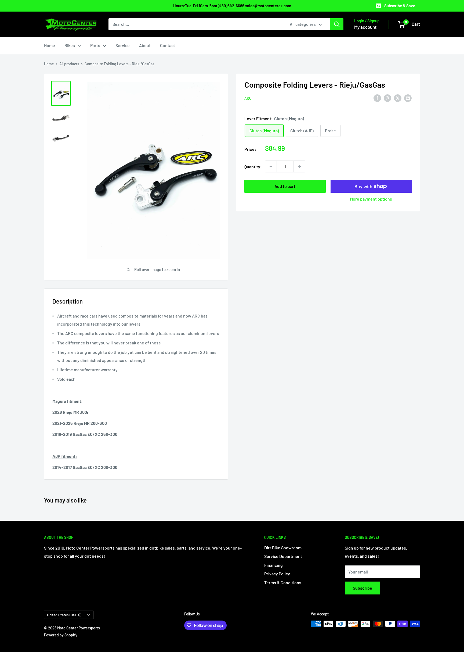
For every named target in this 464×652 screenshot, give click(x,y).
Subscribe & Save (399, 5)
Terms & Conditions (282, 582)
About (145, 45)
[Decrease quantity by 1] (271, 166)
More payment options (371, 198)
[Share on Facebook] (377, 98)
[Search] (336, 24)
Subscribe (362, 587)
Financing (273, 565)
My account (365, 27)
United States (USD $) (64, 614)
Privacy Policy (277, 573)
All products (69, 64)
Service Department (283, 556)
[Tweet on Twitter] (397, 98)
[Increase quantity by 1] (299, 166)
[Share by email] (408, 98)
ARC (248, 98)
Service (122, 45)
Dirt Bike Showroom (283, 547)
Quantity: (253, 166)
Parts (95, 45)
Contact (167, 45)
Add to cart (284, 186)
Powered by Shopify (60, 635)
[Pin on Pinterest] (387, 98)
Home (49, 45)
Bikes (69, 45)
